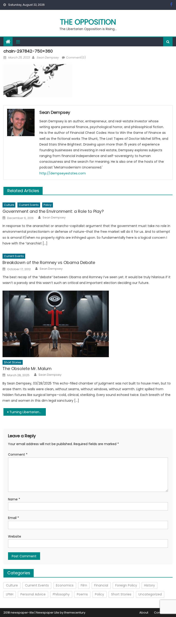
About (143, 612)
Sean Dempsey (47, 57)
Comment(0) (76, 57)
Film (84, 585)
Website (14, 536)
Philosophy (61, 594)
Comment (18, 454)
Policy (48, 205)
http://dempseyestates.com (62, 173)
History (149, 585)
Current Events (29, 205)
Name (14, 499)
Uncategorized (150, 594)
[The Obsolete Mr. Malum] (88, 324)
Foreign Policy (126, 585)
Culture (9, 205)
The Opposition (88, 22)
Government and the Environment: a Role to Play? (53, 211)
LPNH (9, 594)
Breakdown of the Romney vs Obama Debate (49, 262)
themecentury (74, 612)
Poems (82, 594)
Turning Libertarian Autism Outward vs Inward (27, 412)
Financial (101, 585)
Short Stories (12, 362)
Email (13, 518)
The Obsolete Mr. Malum (27, 368)
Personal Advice (33, 594)
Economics (65, 585)
